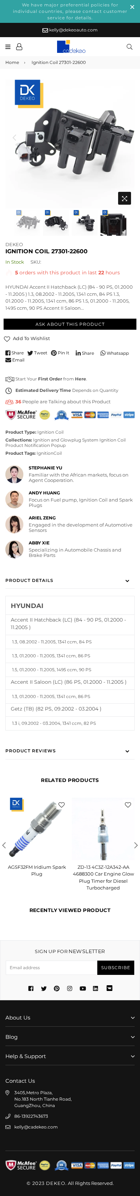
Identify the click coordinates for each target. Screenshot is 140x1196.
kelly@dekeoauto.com (73, 30)
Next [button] (125, 137)
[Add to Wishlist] (61, 804)
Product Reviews (30, 750)
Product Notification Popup (35, 445)
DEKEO (14, 244)
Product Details (29, 580)
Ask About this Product (70, 324)
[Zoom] (124, 198)
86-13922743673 (31, 1116)
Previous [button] (14, 137)
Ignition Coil (50, 432)
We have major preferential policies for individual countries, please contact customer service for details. (70, 11)
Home (12, 62)
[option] (70, 144)
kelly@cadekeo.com (36, 1127)
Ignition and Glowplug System (65, 440)
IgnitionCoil (49, 453)
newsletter (70, 951)
